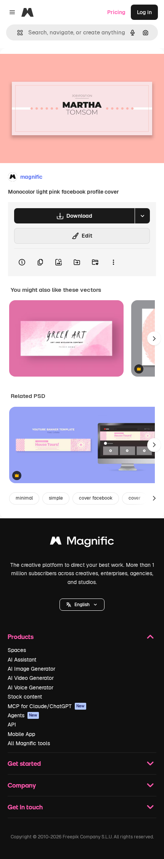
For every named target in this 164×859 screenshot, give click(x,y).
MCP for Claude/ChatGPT (46, 706)
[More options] (113, 262)
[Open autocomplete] (16, 33)
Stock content (25, 696)
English (82, 605)
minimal (24, 498)
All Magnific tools (29, 743)
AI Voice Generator (30, 687)
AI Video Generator (31, 678)
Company (22, 785)
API (12, 724)
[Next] (154, 338)
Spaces (17, 650)
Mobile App (21, 734)
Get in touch (25, 807)
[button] (82, 605)
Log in (144, 12)
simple (56, 498)
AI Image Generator (31, 668)
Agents (22, 715)
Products (21, 637)
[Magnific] (82, 542)
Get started (24, 763)
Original (48, 65)
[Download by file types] (142, 215)
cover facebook (96, 498)
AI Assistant (22, 659)
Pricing (116, 12)
